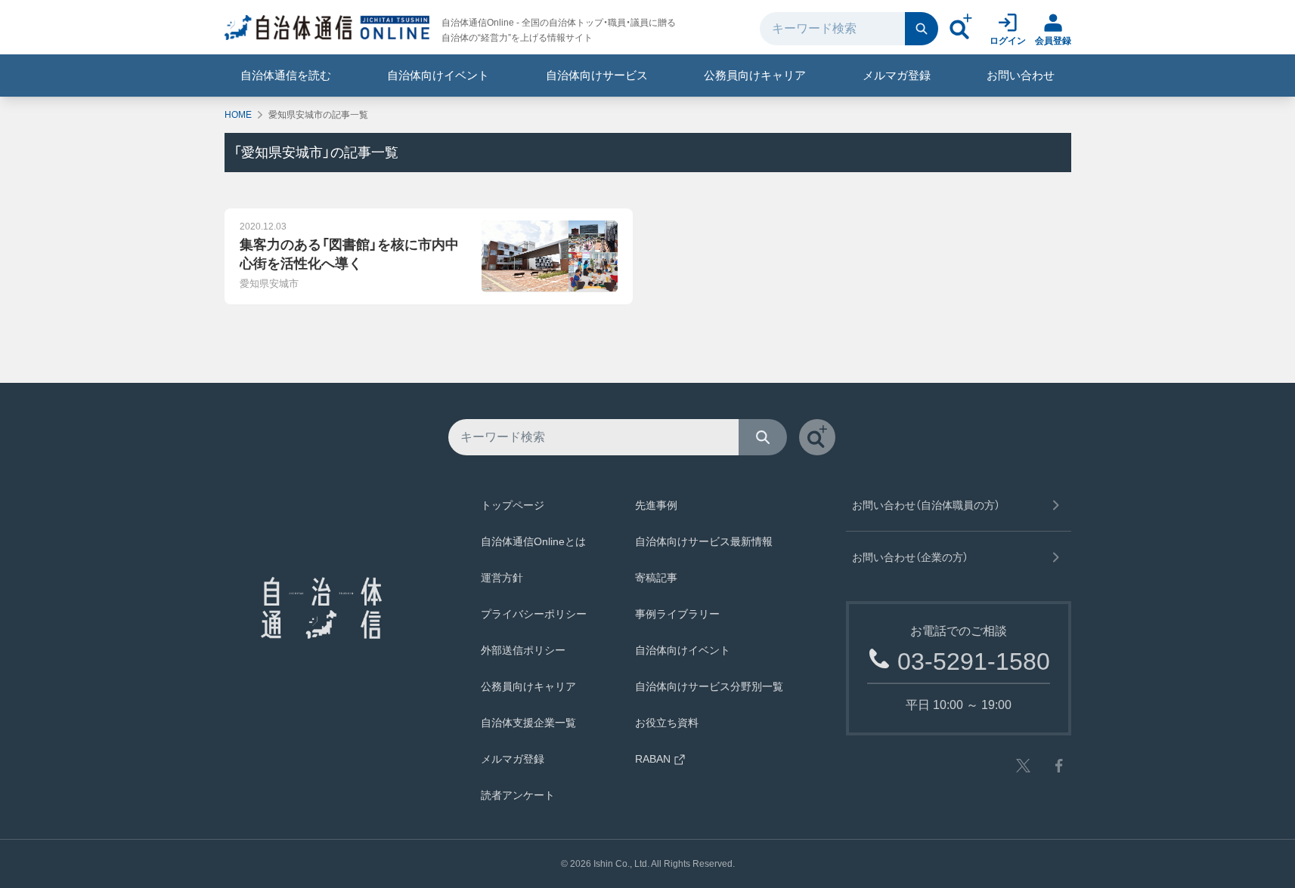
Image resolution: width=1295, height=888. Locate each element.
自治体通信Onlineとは (533, 541)
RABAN (653, 759)
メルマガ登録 (897, 75)
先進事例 (656, 505)
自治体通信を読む (285, 75)
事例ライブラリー (677, 614)
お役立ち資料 (667, 723)
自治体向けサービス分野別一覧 (709, 686)
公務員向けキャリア (755, 75)
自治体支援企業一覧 (528, 723)
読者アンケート (518, 795)
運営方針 (502, 578)
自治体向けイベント (438, 75)
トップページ (512, 505)
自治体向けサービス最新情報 (704, 541)
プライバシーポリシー (534, 614)
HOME (238, 114)
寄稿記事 (656, 578)
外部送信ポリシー (523, 650)
